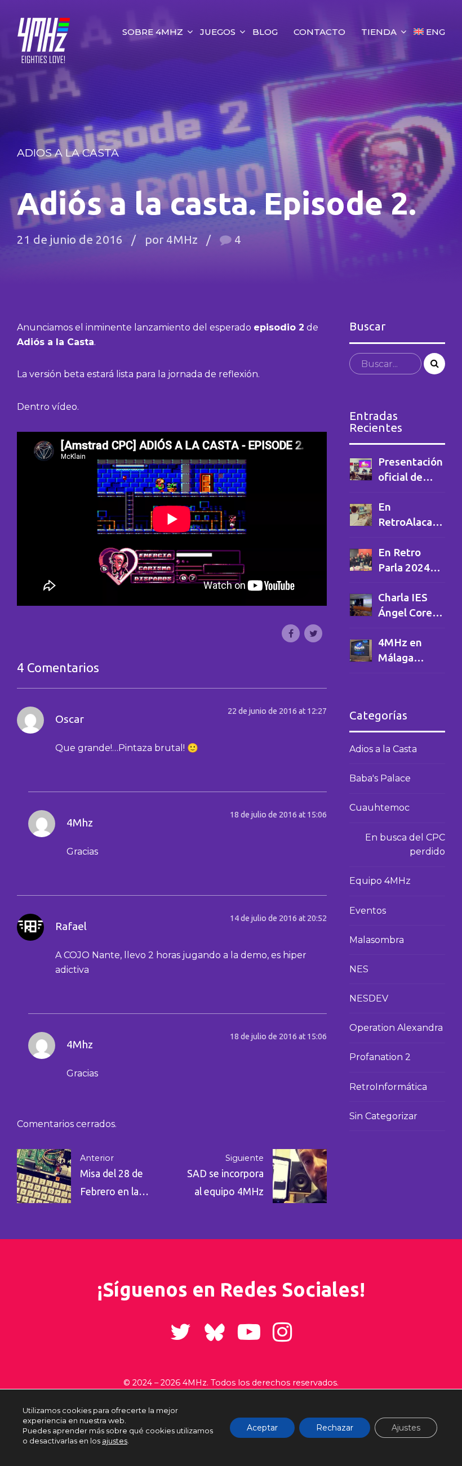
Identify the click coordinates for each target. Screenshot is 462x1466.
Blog (265, 31)
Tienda (379, 31)
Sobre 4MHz (152, 31)
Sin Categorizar (383, 1116)
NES (358, 969)
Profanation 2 (380, 1057)
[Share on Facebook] (291, 633)
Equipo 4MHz (380, 880)
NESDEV (368, 998)
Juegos (218, 31)
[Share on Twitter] (313, 633)
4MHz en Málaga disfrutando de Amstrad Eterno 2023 (408, 650)
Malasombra (376, 940)
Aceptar (262, 1428)
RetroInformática (388, 1086)
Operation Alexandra (396, 1027)
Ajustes (406, 1428)
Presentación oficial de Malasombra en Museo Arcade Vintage (410, 470)
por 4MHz (171, 239)
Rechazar (334, 1428)
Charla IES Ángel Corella (410, 605)
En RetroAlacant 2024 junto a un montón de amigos (410, 515)
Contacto (319, 31)
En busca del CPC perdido (405, 844)
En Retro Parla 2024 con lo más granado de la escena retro (410, 560)
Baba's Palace (380, 778)
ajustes (114, 1440)
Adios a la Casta (68, 152)
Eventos (367, 910)
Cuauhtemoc (379, 807)
